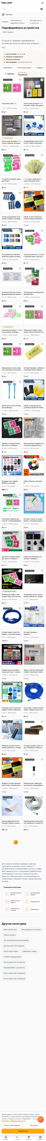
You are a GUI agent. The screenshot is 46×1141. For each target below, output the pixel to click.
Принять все (23, 1131)
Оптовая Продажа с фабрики (30, 633)
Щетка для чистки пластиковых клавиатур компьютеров (12, 406)
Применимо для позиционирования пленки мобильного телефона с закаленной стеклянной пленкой (12, 709)
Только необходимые (12, 1125)
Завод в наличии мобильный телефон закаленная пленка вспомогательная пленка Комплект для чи (33, 671)
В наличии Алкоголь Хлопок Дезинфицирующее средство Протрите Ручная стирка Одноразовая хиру (12, 293)
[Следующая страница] (26, 842)
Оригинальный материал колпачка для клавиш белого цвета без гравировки (34, 444)
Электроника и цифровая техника (17, 21)
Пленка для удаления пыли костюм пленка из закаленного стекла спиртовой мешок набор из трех (11, 218)
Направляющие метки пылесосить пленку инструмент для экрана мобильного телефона (33, 142)
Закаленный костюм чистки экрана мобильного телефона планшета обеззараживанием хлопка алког (34, 595)
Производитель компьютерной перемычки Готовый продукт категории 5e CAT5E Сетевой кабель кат (34, 822)
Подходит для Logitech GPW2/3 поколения (10, 482)
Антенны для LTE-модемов (14, 946)
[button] (41, 1119)
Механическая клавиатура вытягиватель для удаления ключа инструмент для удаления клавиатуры (34, 784)
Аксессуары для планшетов (14, 978)
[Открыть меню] (42, 3)
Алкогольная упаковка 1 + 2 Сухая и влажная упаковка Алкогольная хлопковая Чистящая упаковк (11, 142)
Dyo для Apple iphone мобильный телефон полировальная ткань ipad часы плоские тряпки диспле (11, 822)
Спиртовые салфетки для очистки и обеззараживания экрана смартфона (11, 520)
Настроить (34, 1125)
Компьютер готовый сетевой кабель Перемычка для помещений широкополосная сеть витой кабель (34, 709)
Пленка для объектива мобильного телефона (33, 558)
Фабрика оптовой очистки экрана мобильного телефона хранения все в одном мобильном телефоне (12, 747)
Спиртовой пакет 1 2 (9, 103)
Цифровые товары (30, 951)
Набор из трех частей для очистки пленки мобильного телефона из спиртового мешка (33, 218)
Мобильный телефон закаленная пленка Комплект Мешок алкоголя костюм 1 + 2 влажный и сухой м (33, 331)
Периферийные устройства (14, 968)
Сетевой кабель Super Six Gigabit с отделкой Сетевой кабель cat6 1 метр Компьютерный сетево (11, 633)
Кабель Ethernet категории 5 (33, 482)
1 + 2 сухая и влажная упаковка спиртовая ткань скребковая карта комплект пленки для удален (33, 180)
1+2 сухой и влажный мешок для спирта (11, 180)
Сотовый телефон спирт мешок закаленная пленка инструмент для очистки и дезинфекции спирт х (34, 747)
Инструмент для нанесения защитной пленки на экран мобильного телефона (11, 255)
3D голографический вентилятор (16, 940)
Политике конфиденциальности (14, 1121)
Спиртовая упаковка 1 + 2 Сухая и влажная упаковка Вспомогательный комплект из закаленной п (12, 331)
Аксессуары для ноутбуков (14, 962)
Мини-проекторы (10, 929)
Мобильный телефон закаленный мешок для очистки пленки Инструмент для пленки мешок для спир (11, 595)
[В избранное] (20, 79)
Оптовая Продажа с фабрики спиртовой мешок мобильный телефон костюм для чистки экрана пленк (34, 369)
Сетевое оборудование (12, 957)
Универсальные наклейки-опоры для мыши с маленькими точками (11, 671)
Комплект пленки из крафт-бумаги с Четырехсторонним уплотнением (33, 520)
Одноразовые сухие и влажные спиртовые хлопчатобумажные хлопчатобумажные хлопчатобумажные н (11, 369)
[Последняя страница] (30, 842)
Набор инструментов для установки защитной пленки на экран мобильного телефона (33, 406)
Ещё (3, 47)
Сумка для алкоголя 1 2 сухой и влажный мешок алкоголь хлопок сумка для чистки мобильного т (34, 255)
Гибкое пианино (10, 935)
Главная (5, 22)
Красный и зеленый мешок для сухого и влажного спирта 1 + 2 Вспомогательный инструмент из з (11, 444)
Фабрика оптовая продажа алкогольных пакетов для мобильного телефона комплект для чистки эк (12, 784)
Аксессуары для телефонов (14, 973)
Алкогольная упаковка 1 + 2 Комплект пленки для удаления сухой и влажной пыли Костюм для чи (33, 104)
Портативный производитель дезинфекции (34, 293)
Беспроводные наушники (31, 929)
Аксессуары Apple (11, 951)
